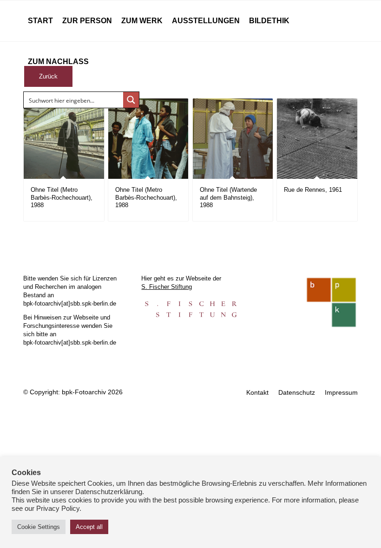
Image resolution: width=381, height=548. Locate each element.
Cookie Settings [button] (38, 526)
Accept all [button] (89, 526)
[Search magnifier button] (131, 100)
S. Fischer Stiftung (166, 286)
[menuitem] (40, 20)
